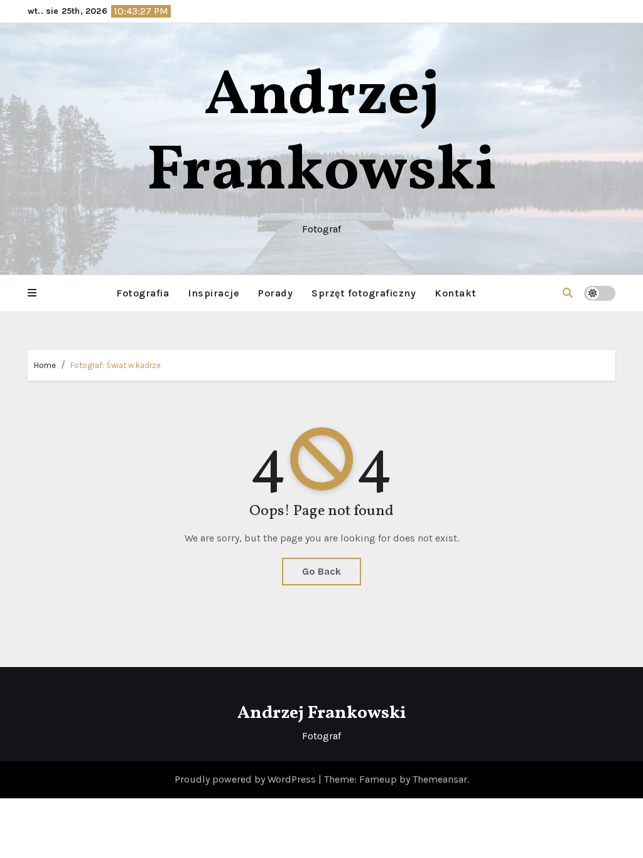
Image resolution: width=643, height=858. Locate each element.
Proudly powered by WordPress (246, 779)
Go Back (321, 571)
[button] (32, 293)
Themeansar (440, 779)
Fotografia (142, 293)
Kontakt (456, 293)
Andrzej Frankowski (322, 134)
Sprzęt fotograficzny (363, 293)
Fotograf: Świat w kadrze (115, 365)
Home (45, 365)
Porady (275, 293)
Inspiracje (213, 293)
